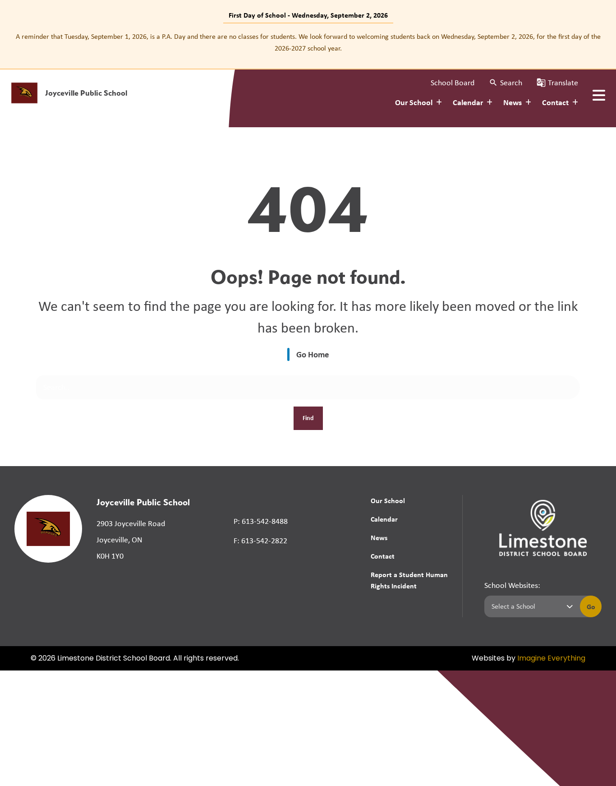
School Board (452, 82)
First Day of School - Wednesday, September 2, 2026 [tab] (308, 15)
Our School (388, 500)
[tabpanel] (308, 42)
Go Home (312, 354)
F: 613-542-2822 (260, 540)
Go (591, 606)
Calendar (384, 519)
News (379, 537)
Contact (383, 556)
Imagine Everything (551, 658)
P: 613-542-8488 (261, 521)
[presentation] (599, 95)
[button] (505, 83)
